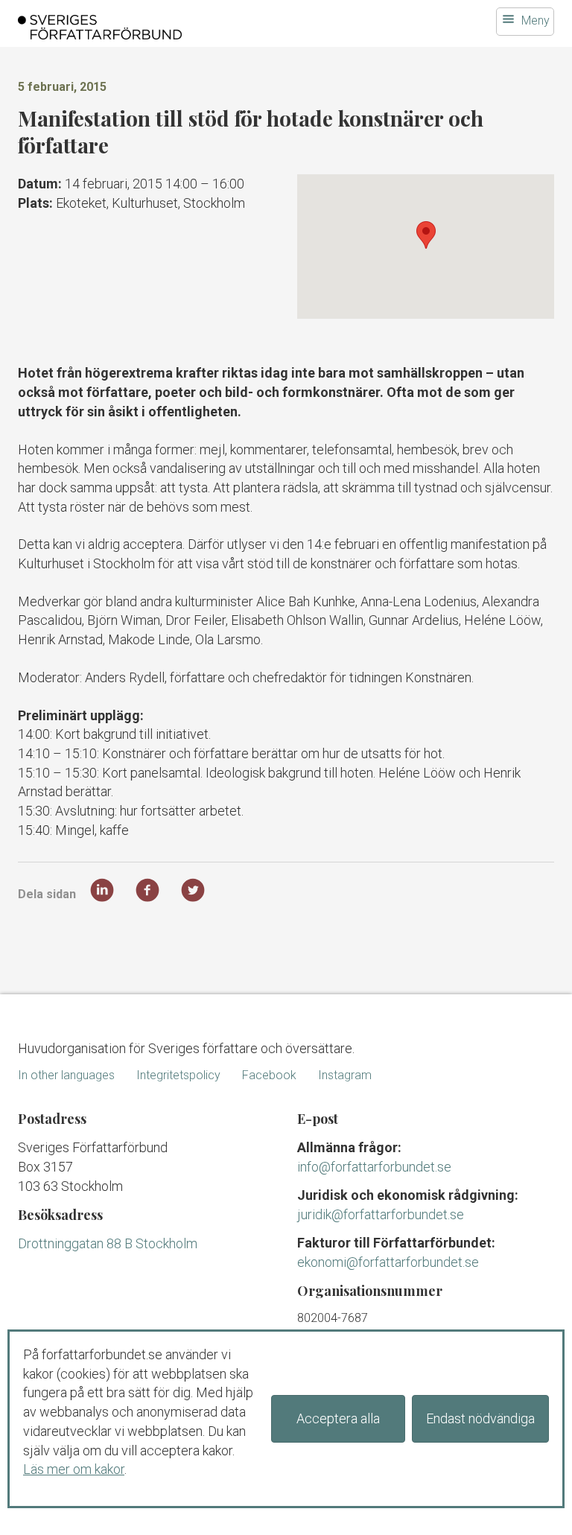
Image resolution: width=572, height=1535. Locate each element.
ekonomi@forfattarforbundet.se (388, 1262)
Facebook (269, 1075)
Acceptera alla (338, 1418)
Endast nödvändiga (480, 1418)
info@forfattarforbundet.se (374, 1167)
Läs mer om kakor (73, 1469)
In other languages (66, 1075)
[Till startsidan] (193, 27)
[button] (426, 235)
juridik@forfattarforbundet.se (380, 1214)
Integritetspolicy (178, 1075)
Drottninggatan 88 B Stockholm (107, 1243)
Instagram (345, 1075)
